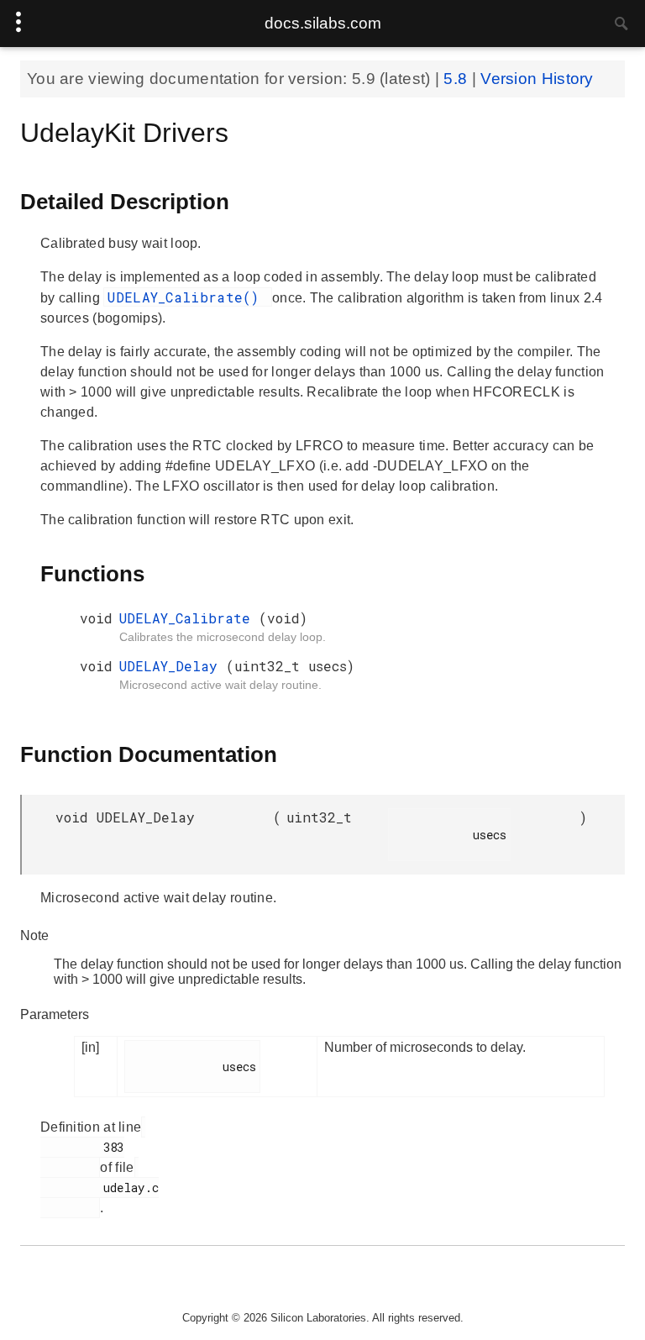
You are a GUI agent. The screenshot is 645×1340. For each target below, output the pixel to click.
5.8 (457, 78)
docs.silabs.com (323, 23)
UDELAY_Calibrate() (188, 297)
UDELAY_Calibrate (189, 618)
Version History (537, 78)
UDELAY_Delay (172, 666)
